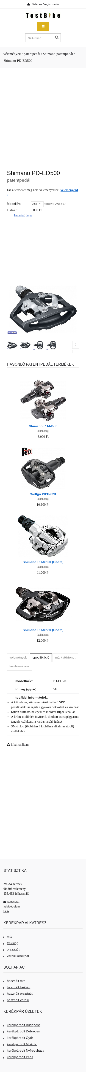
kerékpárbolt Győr (20, 1038)
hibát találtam (20, 744)
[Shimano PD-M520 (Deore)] (43, 515)
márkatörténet (65, 657)
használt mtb (16, 981)
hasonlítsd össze (23, 215)
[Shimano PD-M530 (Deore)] (43, 583)
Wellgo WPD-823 (43, 494)
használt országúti (20, 993)
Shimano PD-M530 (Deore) (43, 630)
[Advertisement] (43, 116)
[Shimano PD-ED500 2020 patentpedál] (12, 345)
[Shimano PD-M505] (43, 379)
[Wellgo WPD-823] (43, 447)
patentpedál (32, 54)
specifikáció (41, 657)
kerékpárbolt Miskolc (22, 1044)
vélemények (12, 54)
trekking (12, 943)
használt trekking (19, 987)
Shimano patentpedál (58, 54)
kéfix (6, 911)
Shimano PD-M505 (43, 426)
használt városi (18, 1000)
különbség (43, 430)
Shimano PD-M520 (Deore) (43, 562)
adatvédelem (11, 906)
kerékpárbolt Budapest (23, 1025)
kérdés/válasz (19, 666)
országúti (13, 949)
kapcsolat (13, 901)
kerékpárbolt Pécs (20, 1057)
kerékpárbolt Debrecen (23, 1031)
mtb (9, 936)
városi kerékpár (18, 956)
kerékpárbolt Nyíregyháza (25, 1050)
